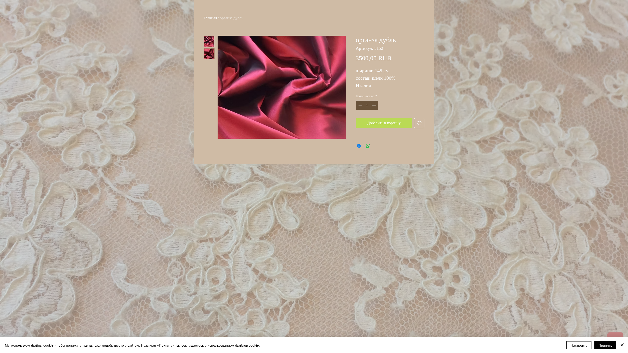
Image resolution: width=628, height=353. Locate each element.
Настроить (579, 345)
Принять (605, 345)
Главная (210, 18)
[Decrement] (359, 105)
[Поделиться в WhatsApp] (368, 146)
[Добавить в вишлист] (419, 123)
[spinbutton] (367, 105)
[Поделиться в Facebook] (359, 146)
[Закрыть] (622, 345)
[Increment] (374, 105)
